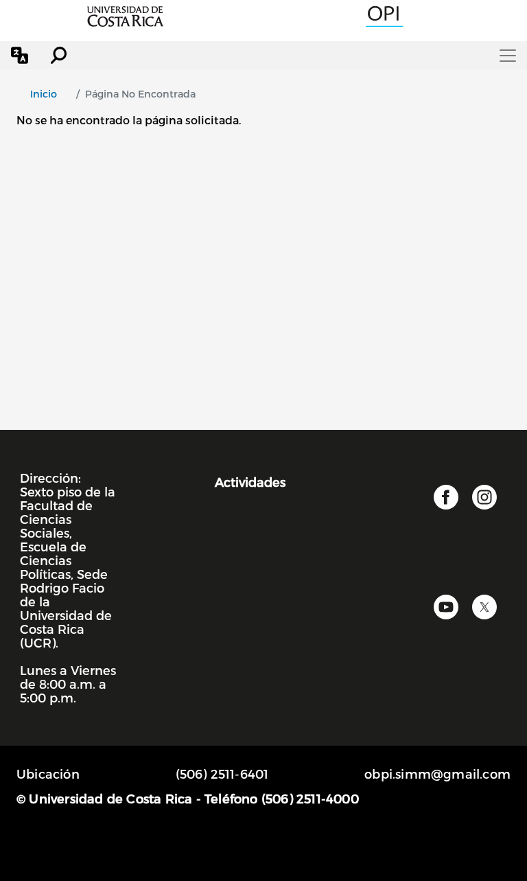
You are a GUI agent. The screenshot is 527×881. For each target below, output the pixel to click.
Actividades (250, 481)
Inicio (43, 94)
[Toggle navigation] (508, 55)
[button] (19, 55)
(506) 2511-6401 (222, 773)
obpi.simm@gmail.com (437, 773)
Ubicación (48, 773)
